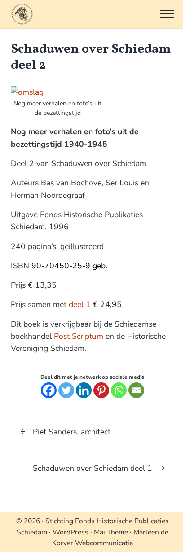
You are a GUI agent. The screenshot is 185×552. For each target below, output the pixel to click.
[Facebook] (49, 390)
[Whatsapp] (119, 390)
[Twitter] (66, 390)
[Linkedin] (84, 390)
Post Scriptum (78, 336)
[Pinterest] (101, 390)
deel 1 (80, 304)
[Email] (136, 390)
